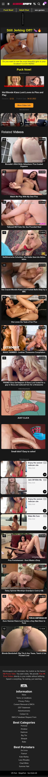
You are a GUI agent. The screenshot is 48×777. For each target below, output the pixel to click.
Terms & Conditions (24, 698)
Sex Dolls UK (32, 773)
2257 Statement (24, 708)
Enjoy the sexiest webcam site (8, 122)
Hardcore (24, 732)
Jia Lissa (24, 750)
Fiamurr (24, 754)
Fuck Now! (8, 10)
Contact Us (24, 714)
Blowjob (24, 739)
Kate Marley (24, 757)
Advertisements (24, 711)
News (24, 695)
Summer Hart (24, 766)
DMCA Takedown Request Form (24, 717)
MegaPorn (22, 773)
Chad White (24, 763)
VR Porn (14, 773)
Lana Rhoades (24, 760)
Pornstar (24, 726)
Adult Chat (24, 10)
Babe (24, 742)
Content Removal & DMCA (24, 704)
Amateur (24, 729)
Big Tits (24, 735)
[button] (24, 46)
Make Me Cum (34, 516)
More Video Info (24, 105)
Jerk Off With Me (35, 480)
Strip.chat (5, 124)
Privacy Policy (24, 701)
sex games (40, 10)
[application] (24, 46)
